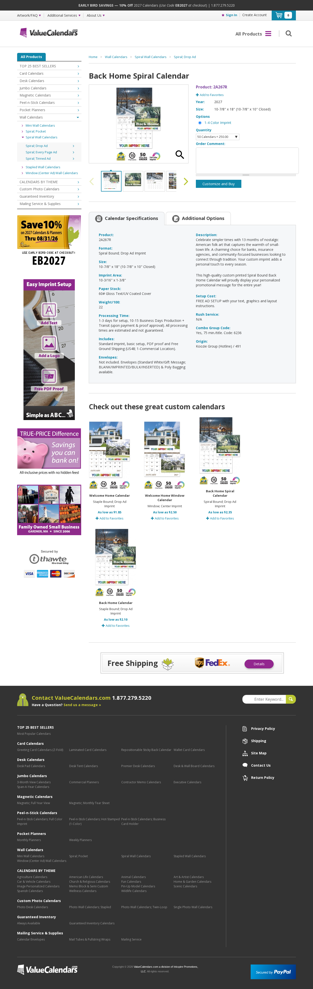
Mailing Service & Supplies (40, 203)
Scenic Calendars (185, 886)
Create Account (254, 14)
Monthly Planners (29, 840)
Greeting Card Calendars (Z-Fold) (40, 750)
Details (259, 664)
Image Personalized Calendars (38, 886)
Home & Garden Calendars (192, 882)
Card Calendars (32, 73)
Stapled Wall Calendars (43, 167)
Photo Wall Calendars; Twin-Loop (144, 907)
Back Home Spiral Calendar (220, 493)
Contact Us (261, 765)
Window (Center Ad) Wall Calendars (52, 173)
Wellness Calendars (82, 891)
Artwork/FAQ (27, 15)
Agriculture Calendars (32, 877)
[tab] (127, 218)
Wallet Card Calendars (189, 750)
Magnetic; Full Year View (33, 803)
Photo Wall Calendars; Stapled (90, 907)
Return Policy (262, 777)
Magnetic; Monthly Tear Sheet (89, 803)
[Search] (287, 33)
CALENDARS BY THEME (39, 182)
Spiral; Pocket (36, 131)
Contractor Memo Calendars (141, 782)
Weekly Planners (80, 840)
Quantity (204, 130)
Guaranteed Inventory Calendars (91, 923)
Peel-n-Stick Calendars (37, 102)
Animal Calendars (133, 877)
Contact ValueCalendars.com (91, 697)
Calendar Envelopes (31, 939)
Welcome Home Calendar (109, 495)
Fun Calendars (131, 882)
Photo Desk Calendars (32, 907)
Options (203, 116)
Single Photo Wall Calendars (193, 907)
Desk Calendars (32, 80)
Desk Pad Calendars (31, 766)
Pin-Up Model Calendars (138, 886)
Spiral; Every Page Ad (41, 152)
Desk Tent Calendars (83, 766)
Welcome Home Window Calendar (164, 497)
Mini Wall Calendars (40, 125)
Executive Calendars (187, 782)
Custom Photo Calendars (39, 189)
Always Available (28, 923)
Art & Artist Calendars (189, 877)
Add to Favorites (211, 95)
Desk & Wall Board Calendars (194, 766)
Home (93, 57)
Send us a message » (82, 704)
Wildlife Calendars (133, 891)
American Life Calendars (86, 877)
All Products (31, 56)
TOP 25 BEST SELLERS (38, 66)
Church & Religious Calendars (89, 882)
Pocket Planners (32, 110)
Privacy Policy (263, 728)
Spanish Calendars (30, 891)
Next (185, 181)
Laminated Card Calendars (87, 750)
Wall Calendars (31, 117)
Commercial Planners (84, 782)
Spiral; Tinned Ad (38, 158)
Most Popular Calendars (34, 734)
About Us (94, 15)
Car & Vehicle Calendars (33, 882)
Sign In (231, 15)
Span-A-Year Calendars (33, 787)
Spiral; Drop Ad (37, 146)
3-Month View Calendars (34, 782)
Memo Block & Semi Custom (88, 886)
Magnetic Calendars (35, 95)
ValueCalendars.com (63, 970)
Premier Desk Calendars (138, 766)
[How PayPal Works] (273, 971)
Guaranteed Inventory (37, 196)
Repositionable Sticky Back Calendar (146, 750)
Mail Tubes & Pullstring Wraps (89, 939)
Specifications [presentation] (131, 218)
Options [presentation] (203, 218)
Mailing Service (131, 939)
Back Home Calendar (116, 603)
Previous (92, 181)
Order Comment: (210, 143)
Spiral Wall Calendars (41, 137)
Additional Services (62, 15)
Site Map (259, 753)
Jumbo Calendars (33, 88)
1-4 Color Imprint (217, 122)
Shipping (258, 740)
